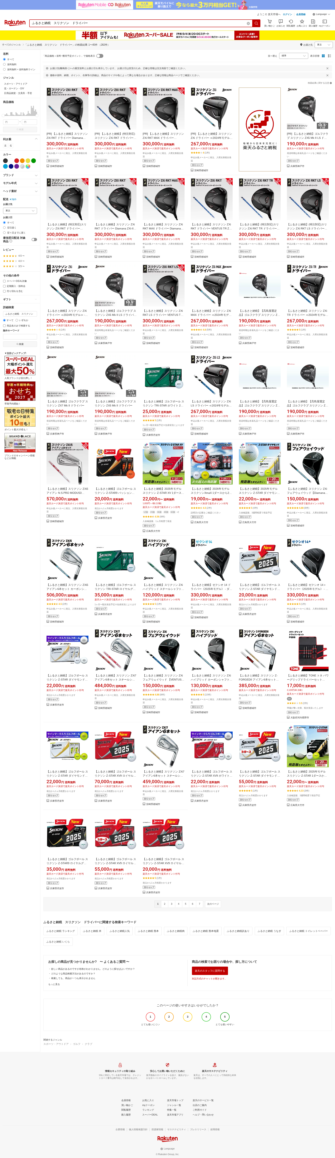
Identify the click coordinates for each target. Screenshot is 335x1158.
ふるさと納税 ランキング (60, 931)
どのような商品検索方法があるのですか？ (73, 973)
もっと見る (54, 984)
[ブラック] (5, 160)
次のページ (213, 904)
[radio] (4, 59)
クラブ (88, 1044)
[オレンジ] (22, 160)
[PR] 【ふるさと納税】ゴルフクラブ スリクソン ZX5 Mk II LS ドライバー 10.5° (307, 137)
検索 (21, 129)
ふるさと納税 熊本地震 (206, 931)
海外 (14, 199)
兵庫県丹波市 (153, 435)
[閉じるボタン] (327, 68)
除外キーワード (11, 330)
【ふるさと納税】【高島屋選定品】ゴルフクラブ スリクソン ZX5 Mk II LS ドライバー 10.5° (260, 405)
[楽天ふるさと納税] (260, 130)
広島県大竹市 (153, 531)
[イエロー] (28, 160)
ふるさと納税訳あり (238, 931)
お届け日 (7, 217)
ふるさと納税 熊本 (148, 931)
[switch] (34, 239)
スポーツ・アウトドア (56, 1044)
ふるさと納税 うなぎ (269, 931)
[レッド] (16, 160)
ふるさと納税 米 (92, 931)
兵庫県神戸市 (297, 166)
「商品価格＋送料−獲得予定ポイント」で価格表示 (68, 56)
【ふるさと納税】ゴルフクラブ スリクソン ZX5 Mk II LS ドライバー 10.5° (115, 314)
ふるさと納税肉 (176, 931)
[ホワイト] (11, 160)
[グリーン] (33, 160)
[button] (321, 14)
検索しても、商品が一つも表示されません (73, 978)
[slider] (3, 115)
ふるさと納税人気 (120, 931)
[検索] (256, 23)
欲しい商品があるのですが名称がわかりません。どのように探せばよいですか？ (93, 969)
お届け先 (7, 204)
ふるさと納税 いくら (58, 941)
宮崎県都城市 (57, 166)
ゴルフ (76, 1044)
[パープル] (16, 166)
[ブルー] (5, 166)
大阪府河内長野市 (299, 717)
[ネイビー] (11, 166)
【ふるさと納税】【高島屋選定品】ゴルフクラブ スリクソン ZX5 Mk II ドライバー (308, 405)
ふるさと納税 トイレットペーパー (308, 931)
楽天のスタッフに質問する (210, 970)
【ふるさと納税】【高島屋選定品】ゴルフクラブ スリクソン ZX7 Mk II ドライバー (260, 314)
